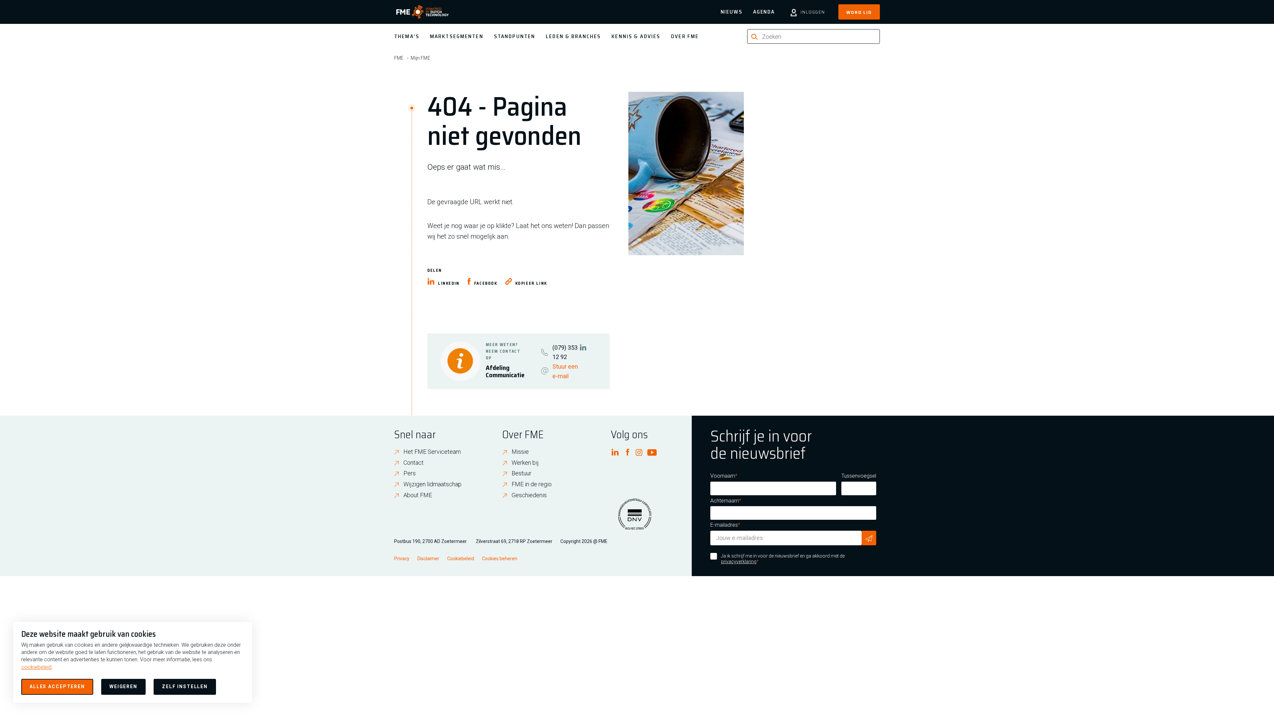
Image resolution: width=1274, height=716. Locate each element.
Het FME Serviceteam (432, 451)
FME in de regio (532, 484)
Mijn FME (420, 58)
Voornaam (722, 476)
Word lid (859, 12)
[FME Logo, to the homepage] (422, 12)
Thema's (406, 36)
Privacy (401, 558)
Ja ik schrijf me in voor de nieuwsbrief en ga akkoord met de (783, 559)
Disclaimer (428, 558)
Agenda (764, 12)
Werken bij (525, 462)
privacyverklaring (738, 561)
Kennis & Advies (635, 36)
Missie (520, 451)
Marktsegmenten (456, 36)
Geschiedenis (529, 495)
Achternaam (724, 501)
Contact (413, 462)
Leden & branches (573, 36)
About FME (417, 495)
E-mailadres (724, 525)
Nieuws (732, 12)
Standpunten (514, 36)
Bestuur (521, 473)
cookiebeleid (36, 667)
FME (398, 58)
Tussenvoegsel (858, 476)
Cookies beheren (499, 558)
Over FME (685, 36)
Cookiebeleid (460, 558)
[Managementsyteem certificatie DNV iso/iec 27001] (634, 518)
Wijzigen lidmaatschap (432, 484)
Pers (409, 473)
